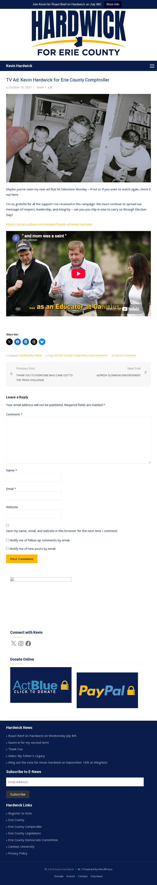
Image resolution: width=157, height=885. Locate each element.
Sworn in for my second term (28, 742)
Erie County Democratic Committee (33, 840)
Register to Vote (20, 813)
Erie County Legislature (24, 833)
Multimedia (27, 355)
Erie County (16, 820)
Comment (14, 414)
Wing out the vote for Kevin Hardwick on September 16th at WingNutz (58, 762)
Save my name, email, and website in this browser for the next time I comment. (62, 531)
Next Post (118, 371)
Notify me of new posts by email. (33, 549)
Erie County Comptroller (72, 355)
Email (11, 489)
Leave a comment (125, 355)
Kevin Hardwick (19, 66)
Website (12, 507)
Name (11, 470)
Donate (59, 876)
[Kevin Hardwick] (78, 35)
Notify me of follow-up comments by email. (40, 540)
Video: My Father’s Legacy (26, 756)
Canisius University (21, 846)
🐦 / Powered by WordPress (94, 869)
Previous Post (44, 374)
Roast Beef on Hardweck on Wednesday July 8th (42, 736)
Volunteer (97, 876)
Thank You (15, 749)
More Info (113, 4)
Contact (82, 876)
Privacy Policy (17, 853)
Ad (55, 355)
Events (71, 876)
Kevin (40, 87)
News (38, 355)
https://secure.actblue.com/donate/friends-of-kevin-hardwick (49, 224)
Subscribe (17, 794)
